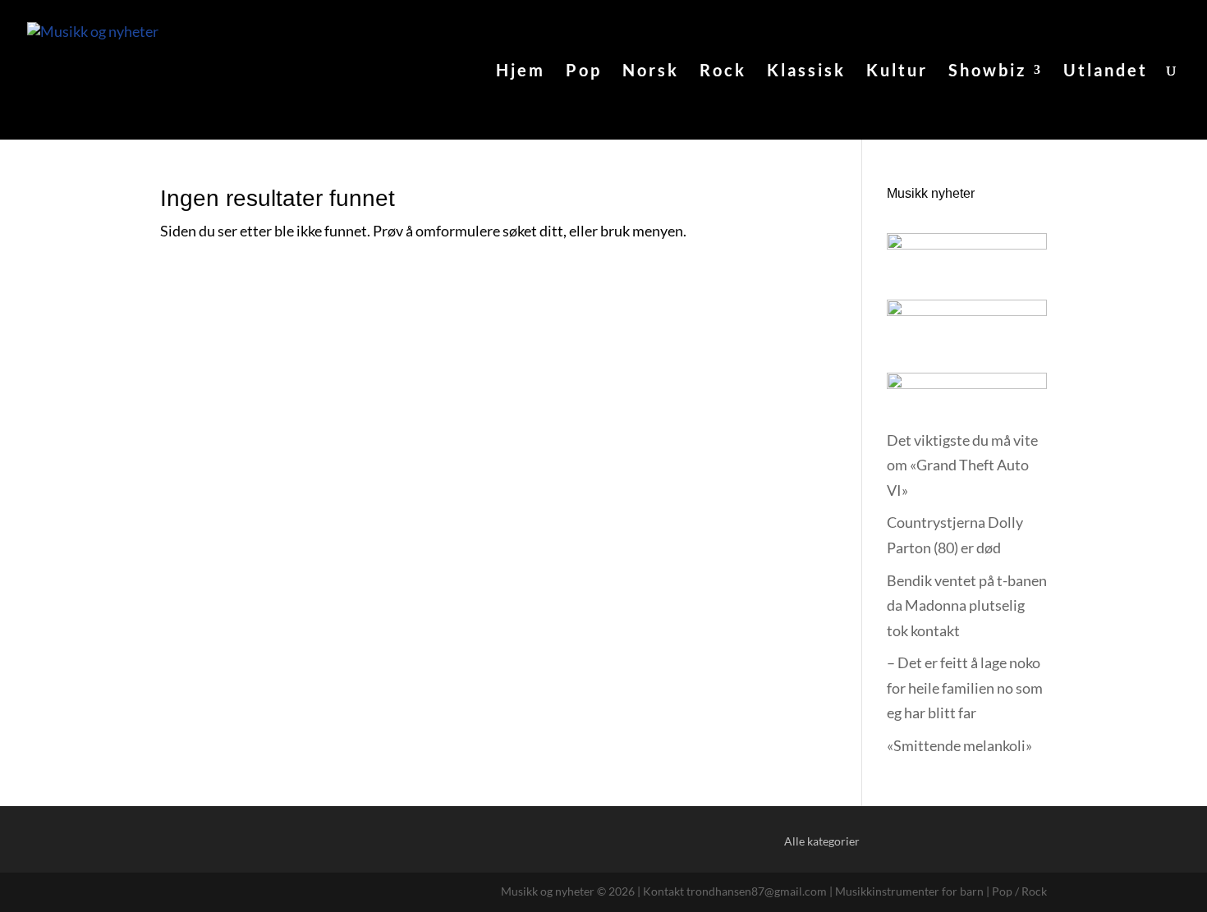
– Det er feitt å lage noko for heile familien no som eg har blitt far (965, 687)
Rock (723, 72)
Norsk (650, 72)
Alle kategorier (822, 841)
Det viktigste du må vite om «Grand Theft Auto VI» (962, 465)
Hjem (520, 72)
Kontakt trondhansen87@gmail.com (735, 891)
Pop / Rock (1019, 891)
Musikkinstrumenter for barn (909, 891)
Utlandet (1105, 72)
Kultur (897, 72)
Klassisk (806, 72)
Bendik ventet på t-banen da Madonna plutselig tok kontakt (967, 605)
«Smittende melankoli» (959, 745)
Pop (584, 72)
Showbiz (987, 72)
